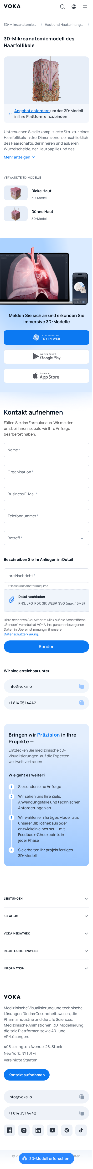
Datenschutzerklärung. (21, 634)
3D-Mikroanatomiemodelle (21, 24)
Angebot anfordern (32, 110)
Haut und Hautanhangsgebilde (65, 24)
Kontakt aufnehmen (27, 1074)
